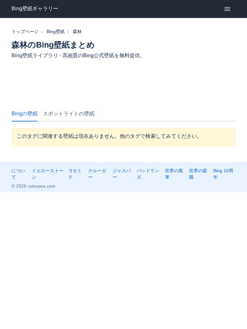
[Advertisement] (123, 82)
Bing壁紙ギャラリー (35, 8)
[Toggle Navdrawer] (227, 9)
